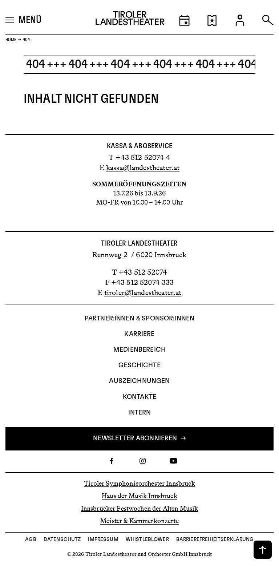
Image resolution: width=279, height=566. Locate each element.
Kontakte (139, 397)
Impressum (103, 539)
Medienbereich (139, 350)
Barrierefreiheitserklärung (215, 539)
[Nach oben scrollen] (263, 550)
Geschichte (139, 365)
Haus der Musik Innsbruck (139, 496)
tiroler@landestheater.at (143, 292)
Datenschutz (62, 539)
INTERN (139, 412)
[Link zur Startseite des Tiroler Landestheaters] (130, 20)
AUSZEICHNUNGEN (139, 381)
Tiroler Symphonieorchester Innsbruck (139, 484)
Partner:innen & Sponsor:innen (139, 318)
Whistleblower (147, 539)
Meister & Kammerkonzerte (139, 521)
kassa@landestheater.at (142, 167)
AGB (30, 539)
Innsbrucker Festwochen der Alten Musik (139, 508)
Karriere (139, 334)
